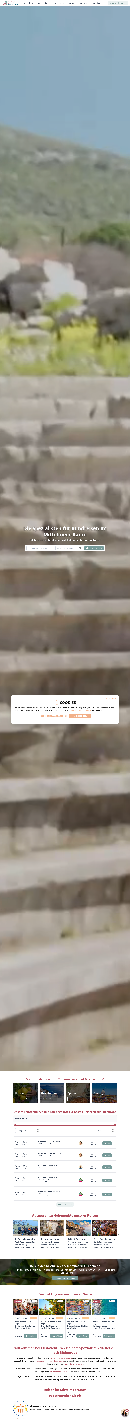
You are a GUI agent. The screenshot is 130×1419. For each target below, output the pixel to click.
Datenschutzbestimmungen (81, 710)
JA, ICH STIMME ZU (80, 716)
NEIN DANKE (111, 698)
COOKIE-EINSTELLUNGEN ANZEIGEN (54, 716)
